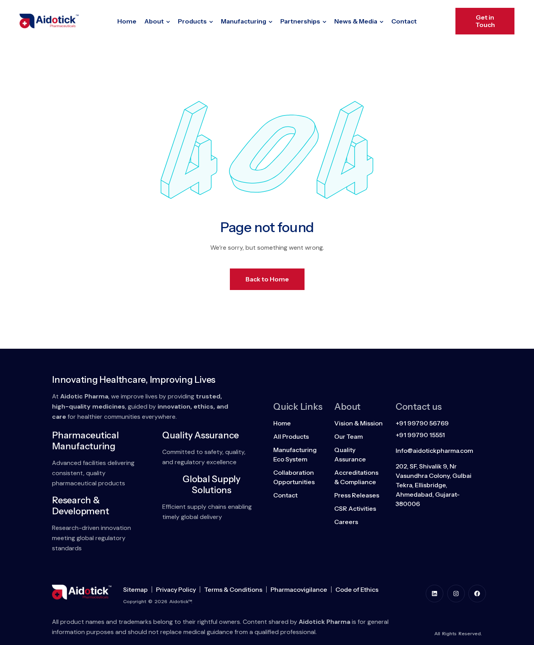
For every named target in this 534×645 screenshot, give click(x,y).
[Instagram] (456, 593)
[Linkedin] (434, 593)
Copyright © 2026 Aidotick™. (157, 601)
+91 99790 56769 (422, 423)
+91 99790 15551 (420, 435)
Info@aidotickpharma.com (434, 450)
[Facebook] (477, 593)
